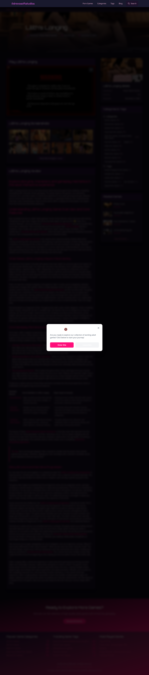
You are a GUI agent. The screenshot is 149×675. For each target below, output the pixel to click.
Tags (112, 3)
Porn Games (88, 3)
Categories (101, 3)
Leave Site (87, 345)
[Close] (98, 328)
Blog (120, 3)
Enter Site (62, 345)
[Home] (23, 3)
